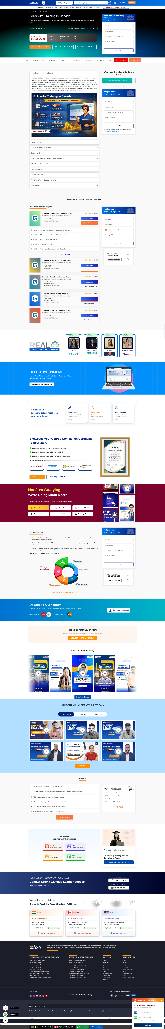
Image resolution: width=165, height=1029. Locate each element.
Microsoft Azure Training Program (37, 964)
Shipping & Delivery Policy (129, 977)
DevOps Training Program (36, 962)
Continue (148, 1025)
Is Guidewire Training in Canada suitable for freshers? (49, 802)
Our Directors (106, 962)
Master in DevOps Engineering (76, 962)
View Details (89, 218)
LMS (132, 2)
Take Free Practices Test (40, 384)
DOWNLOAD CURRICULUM (63, 47)
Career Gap (62, 508)
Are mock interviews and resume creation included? (49, 811)
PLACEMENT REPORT (40, 47)
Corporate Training (127, 967)
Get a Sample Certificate (57, 477)
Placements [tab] (82, 714)
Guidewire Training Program (53, 11)
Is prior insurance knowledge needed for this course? (49, 786)
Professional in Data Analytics (76, 975)
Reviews (105, 964)
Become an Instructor (128, 969)
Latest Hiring (62, 514)
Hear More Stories (82, 697)
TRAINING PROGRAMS (39, 60)
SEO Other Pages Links (37, 1006)
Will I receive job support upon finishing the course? (49, 797)
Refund (124, 975)
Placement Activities (84, 508)
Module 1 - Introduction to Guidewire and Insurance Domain (51, 230)
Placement (125, 962)
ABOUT (27, 60)
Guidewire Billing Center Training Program (57, 260)
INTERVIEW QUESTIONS (86, 47)
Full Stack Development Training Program (39, 971)
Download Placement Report (119, 862)
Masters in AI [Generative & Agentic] (77, 965)
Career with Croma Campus (129, 964)
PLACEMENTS (100, 60)
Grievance (105, 979)
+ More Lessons (64, 254)
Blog (104, 967)
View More (81, 765)
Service (124, 960)
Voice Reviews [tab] (99, 714)
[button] (116, 86)
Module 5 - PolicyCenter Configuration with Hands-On (49, 249)
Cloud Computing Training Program (38, 960)
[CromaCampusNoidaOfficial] (31, 996)
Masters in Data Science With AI (76, 971)
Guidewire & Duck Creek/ (39, 11)
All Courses (123, 2)
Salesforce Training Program (36, 965)
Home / (31, 11)
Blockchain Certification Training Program (39, 973)
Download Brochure (127, 973)
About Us (105, 960)
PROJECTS (64, 60)
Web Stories (106, 969)
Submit (119, 50)
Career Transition (40, 508)
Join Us (124, 971)
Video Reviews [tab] (66, 714)
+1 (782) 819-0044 (74, 928)
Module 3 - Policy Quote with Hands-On (45, 239)
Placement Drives (40, 514)
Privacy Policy (115, 131)
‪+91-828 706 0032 (113, 576)
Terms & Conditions (107, 973)
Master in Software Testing (75, 964)
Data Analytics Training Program (37, 969)
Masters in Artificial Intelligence (76, 967)
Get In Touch (37, 477)
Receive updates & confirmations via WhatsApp (147, 1020)
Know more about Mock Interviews (64, 592)
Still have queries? (64, 817)
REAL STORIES (53, 60)
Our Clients (125, 965)
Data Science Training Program (37, 967)
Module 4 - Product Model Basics (43, 244)
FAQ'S (109, 60)
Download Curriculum (121, 610)
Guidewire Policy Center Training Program (57, 213)
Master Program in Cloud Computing (77, 960)
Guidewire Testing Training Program (55, 293)
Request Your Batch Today (83, 638)
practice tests (121, 60)
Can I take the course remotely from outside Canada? (49, 806)
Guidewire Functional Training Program (56, 310)
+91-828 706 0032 (113, 255)
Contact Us (105, 965)
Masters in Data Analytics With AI (76, 969)
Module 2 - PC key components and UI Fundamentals (49, 235)
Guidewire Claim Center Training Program (57, 277)
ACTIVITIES (89, 60)
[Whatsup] (5, 1014)
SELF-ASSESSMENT (76, 60)
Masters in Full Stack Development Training (79, 973)
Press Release (106, 977)
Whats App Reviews (84, 514)
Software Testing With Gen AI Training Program (40, 977)
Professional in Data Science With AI (77, 977)
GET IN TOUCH (118, 807)
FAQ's (104, 971)
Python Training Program (35, 975)
